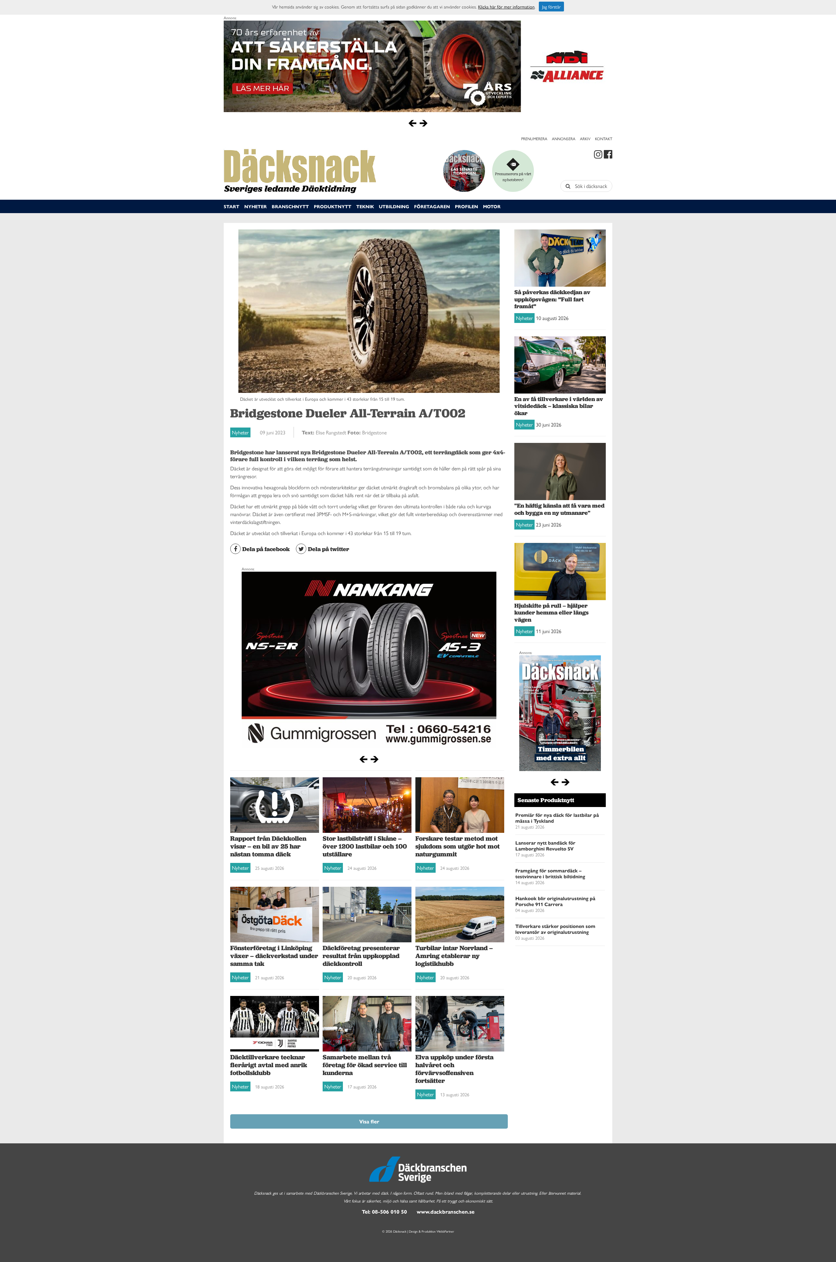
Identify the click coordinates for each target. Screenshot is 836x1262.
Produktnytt (332, 206)
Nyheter (255, 206)
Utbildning (394, 206)
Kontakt (603, 139)
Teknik (365, 206)
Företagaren (432, 206)
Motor (492, 206)
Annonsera (563, 139)
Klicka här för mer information (506, 6)
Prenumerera (534, 139)
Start (231, 206)
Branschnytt (290, 206)
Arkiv (585, 139)
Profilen (466, 206)
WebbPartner (445, 1231)
